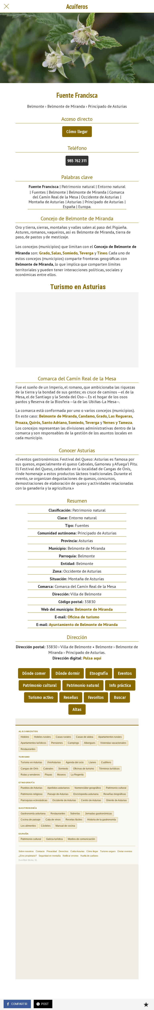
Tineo (102, 253)
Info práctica (120, 685)
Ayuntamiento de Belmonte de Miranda (83, 624)
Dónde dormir (68, 673)
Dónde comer (34, 673)
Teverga (86, 253)
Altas (77, 709)
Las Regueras (120, 416)
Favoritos (96, 697)
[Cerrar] (6, 6)
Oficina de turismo (83, 617)
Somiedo (70, 253)
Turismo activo (41, 697)
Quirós (34, 422)
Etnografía (99, 673)
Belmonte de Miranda (58, 416)
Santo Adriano (54, 422)
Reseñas (71, 697)
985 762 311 (77, 160)
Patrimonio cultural (40, 685)
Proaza (21, 422)
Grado (44, 253)
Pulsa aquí (92, 658)
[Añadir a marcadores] (146, 1004)
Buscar (120, 697)
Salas (56, 253)
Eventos (125, 673)
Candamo (86, 416)
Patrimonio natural (83, 685)
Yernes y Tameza (117, 422)
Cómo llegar (76, 131)
